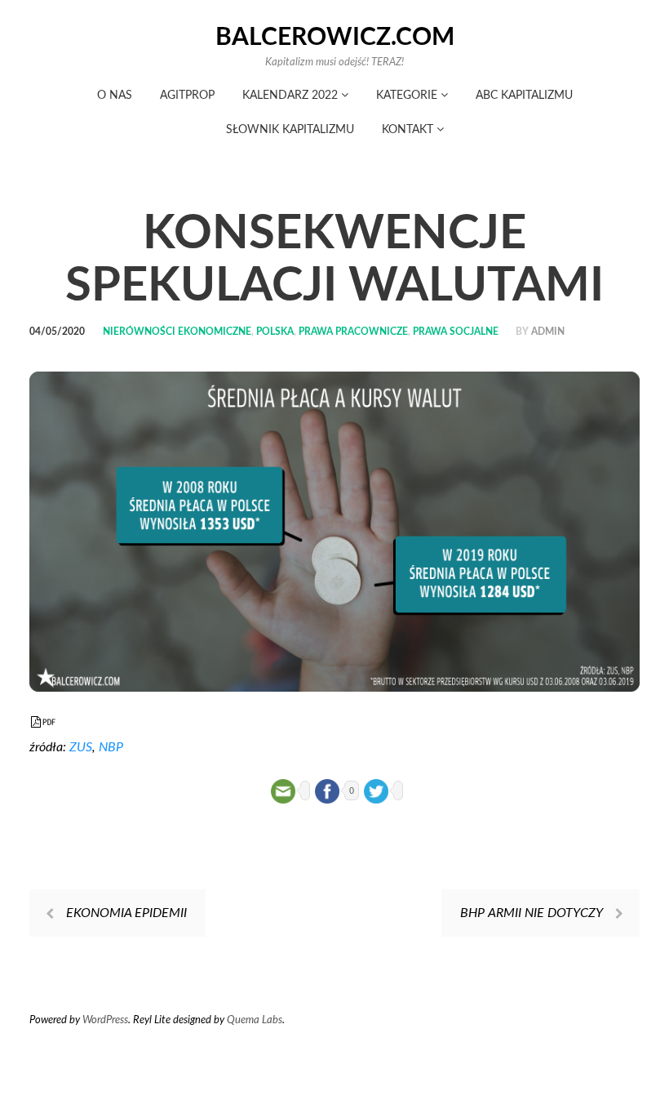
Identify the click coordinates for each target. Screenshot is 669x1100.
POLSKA (275, 331)
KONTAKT (409, 130)
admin (548, 331)
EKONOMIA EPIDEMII (126, 913)
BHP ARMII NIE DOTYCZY (531, 913)
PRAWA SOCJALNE (455, 331)
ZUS (80, 747)
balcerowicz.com (334, 37)
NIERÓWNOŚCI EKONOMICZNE (177, 331)
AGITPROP (187, 95)
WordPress (105, 1020)
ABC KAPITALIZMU (524, 95)
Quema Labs (254, 1020)
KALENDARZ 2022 (291, 95)
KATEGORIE (408, 95)
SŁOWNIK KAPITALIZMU (290, 130)
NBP (111, 747)
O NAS (114, 95)
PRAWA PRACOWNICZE (353, 331)
